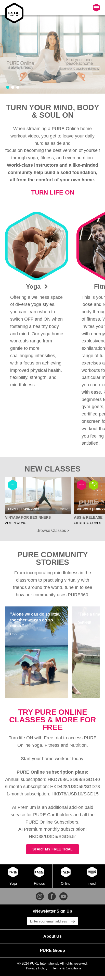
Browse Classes (51, 530)
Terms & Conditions (66, 968)
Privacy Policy (36, 968)
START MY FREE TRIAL (52, 849)
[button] (7, 87)
